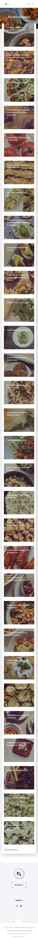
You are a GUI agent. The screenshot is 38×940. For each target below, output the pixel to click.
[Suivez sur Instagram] (21, 906)
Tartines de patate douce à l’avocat (17, 248)
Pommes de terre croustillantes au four (15, 523)
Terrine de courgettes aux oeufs (17, 193)
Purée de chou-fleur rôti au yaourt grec (18, 496)
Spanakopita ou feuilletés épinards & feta (17, 413)
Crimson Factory (12, 931)
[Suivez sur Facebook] (17, 906)
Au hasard (24, 933)
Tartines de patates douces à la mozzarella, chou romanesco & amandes (19, 222)
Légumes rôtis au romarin (17, 770)
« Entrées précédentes (10, 850)
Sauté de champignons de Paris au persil (17, 386)
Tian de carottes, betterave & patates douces (18, 166)
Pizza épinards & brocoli (17, 82)
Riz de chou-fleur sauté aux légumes (18, 468)
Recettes (17, 933)
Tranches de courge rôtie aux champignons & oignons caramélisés (18, 112)
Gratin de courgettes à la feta (18, 797)
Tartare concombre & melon (18, 330)
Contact (21, 936)
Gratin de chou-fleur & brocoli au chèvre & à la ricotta (16, 827)
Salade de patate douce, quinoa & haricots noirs (16, 28)
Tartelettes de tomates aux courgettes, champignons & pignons (18, 277)
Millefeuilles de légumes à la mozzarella (18, 716)
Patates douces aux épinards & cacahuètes (18, 606)
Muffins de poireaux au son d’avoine (18, 661)
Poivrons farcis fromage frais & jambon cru (18, 551)
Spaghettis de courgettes (16, 440)
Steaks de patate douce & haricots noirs (17, 358)
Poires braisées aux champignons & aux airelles (18, 578)
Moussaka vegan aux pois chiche (17, 688)
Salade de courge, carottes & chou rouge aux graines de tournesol (18, 57)
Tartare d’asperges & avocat (18, 302)
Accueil (10, 933)
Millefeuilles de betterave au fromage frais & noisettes (18, 743)
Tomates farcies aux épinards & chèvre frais (18, 138)
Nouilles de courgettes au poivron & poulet (17, 633)
